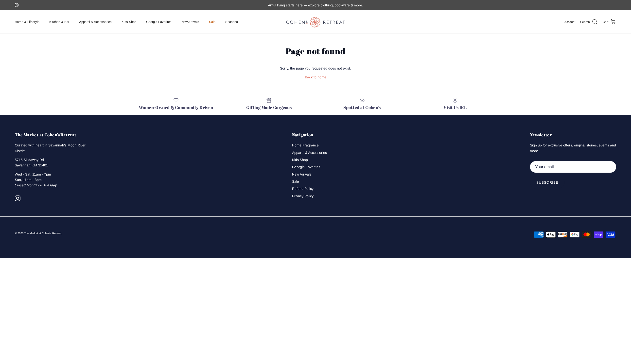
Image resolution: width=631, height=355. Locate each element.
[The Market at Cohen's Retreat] (315, 22)
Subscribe (547, 182)
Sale (212, 22)
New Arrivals (190, 22)
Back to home (315, 77)
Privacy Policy (303, 196)
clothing (327, 5)
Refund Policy (303, 189)
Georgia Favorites (159, 22)
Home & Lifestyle (27, 22)
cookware (342, 5)
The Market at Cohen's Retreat (42, 233)
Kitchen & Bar (59, 22)
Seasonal (232, 22)
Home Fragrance (305, 145)
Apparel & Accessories (95, 22)
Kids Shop (129, 22)
